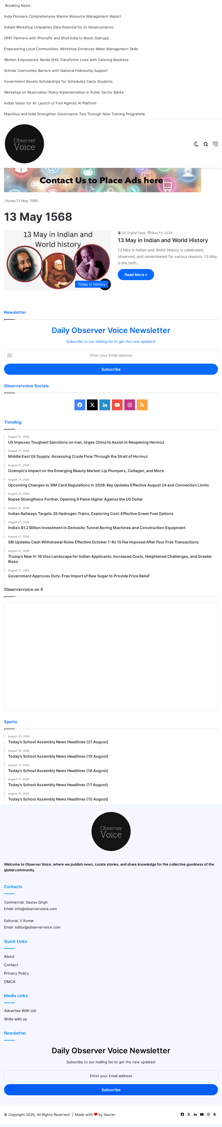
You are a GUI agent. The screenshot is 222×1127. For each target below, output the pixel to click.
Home (9, 200)
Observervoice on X (23, 589)
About (9, 956)
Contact (11, 965)
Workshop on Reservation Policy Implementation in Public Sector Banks (64, 92)
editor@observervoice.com (37, 927)
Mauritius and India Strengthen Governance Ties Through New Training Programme (74, 114)
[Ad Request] (102, 191)
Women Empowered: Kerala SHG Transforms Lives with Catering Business (66, 59)
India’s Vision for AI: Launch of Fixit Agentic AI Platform (50, 103)
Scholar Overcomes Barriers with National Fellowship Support (56, 70)
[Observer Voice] (24, 143)
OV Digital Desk (134, 233)
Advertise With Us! (20, 1010)
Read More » (136, 274)
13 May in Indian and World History (163, 240)
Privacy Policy (16, 973)
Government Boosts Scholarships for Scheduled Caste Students (58, 81)
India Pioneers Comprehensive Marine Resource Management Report (62, 16)
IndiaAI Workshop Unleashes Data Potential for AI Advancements (58, 27)
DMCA (9, 981)
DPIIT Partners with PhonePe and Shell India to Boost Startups (56, 38)
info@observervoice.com (36, 909)
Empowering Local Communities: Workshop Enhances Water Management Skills (71, 49)
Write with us (15, 1019)
